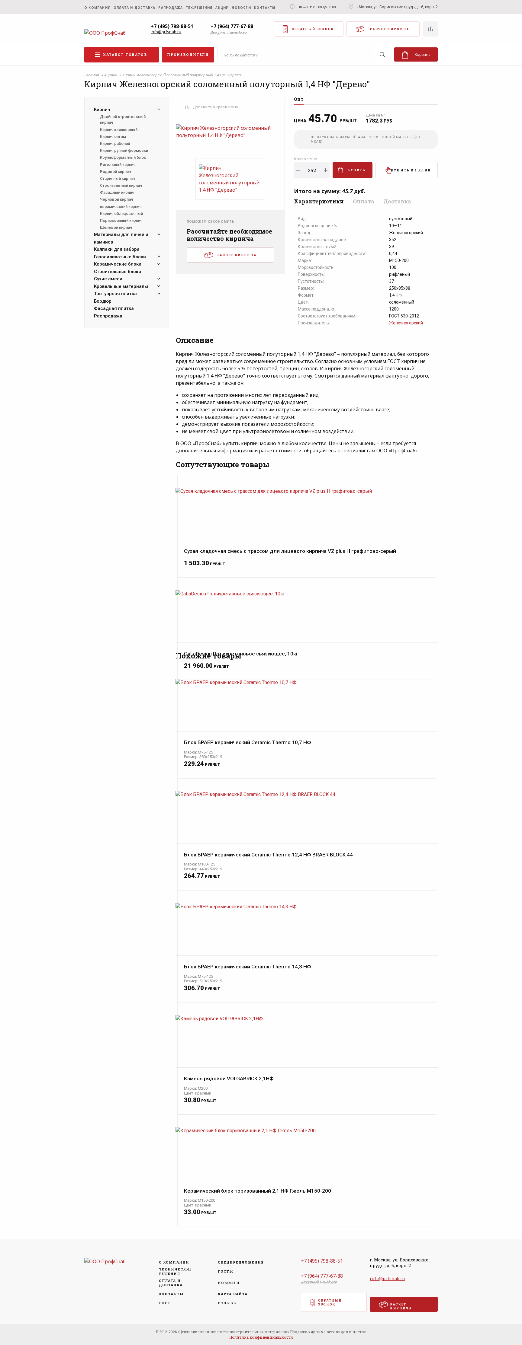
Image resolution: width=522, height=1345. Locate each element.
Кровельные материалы (121, 286)
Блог (165, 1303)
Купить (356, 170)
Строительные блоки (117, 271)
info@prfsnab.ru (166, 32)
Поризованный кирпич (121, 220)
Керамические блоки (117, 264)
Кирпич (111, 75)
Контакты (265, 7)
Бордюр (102, 301)
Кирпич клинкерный (118, 129)
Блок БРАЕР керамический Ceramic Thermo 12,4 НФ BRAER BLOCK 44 (268, 855)
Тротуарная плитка (115, 293)
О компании (97, 7)
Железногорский (406, 322)
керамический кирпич (120, 206)
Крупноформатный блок (123, 157)
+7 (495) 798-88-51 (172, 26)
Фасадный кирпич (117, 192)
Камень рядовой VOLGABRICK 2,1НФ (229, 1079)
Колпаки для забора (117, 249)
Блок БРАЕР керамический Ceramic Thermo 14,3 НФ (247, 967)
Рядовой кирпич (115, 171)
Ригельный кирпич (117, 164)
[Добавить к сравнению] (187, 106)
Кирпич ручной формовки (124, 150)
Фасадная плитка (114, 308)
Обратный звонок (313, 29)
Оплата (363, 202)
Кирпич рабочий (115, 143)
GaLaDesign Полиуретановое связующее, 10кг (241, 654)
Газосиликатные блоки (120, 257)
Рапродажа (170, 7)
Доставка (397, 202)
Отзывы (227, 1303)
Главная (92, 75)
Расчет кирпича (389, 29)
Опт (299, 99)
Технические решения (175, 1271)
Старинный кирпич (117, 178)
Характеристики (319, 202)
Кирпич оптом (113, 136)
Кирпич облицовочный (121, 213)
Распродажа (108, 316)
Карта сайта (232, 1294)
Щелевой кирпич (116, 227)
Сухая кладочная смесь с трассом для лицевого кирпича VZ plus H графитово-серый (290, 551)
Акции (222, 7)
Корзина (422, 54)
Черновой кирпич (116, 199)
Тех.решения (199, 7)
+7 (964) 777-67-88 (232, 26)
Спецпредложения (239, 1262)
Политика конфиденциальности (261, 1337)
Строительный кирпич (121, 185)
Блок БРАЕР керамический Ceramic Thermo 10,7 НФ (247, 742)
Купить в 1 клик (411, 170)
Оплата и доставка (134, 7)
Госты (226, 1271)
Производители (188, 54)
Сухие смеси (108, 279)
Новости (241, 7)
